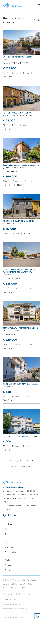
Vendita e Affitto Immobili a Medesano (14, 609)
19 (27, 461)
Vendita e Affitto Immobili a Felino (12, 604)
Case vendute (10, 552)
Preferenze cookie (10, 599)
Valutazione (9, 547)
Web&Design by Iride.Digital (14, 587)
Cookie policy (24, 594)
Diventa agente (11, 570)
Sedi (6, 529)
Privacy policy (9, 594)
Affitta (7, 560)
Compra (8, 565)
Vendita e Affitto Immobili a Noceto (13, 617)
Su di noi (8, 524)
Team (7, 534)
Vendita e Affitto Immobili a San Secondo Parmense (18, 613)
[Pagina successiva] (32, 461)
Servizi (7, 542)
